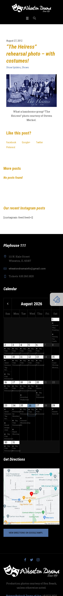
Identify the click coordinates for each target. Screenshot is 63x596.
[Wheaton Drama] (31, 8)
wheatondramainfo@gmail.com (27, 268)
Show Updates (13, 67)
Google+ (26, 142)
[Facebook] (25, 560)
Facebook (11, 142)
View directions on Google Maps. (26, 532)
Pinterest (10, 147)
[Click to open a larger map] (31, 496)
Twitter (39, 142)
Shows (25, 67)
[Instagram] (38, 560)
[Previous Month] (8, 304)
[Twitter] (31, 560)
